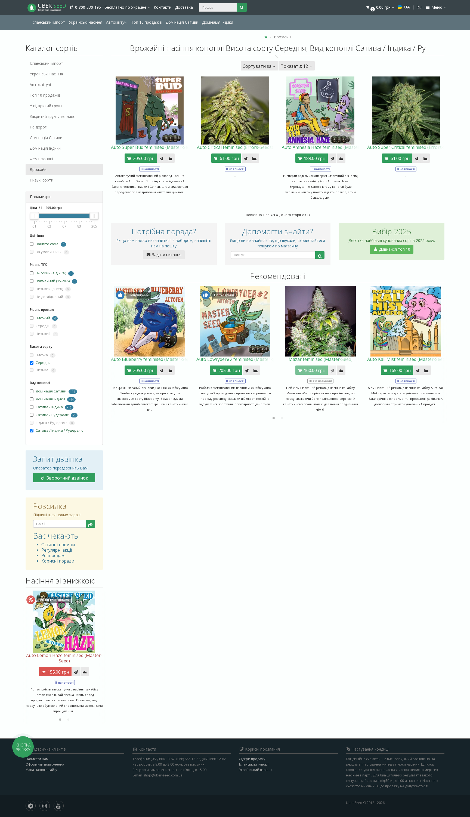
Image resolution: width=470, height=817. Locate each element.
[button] (379, 7)
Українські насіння (85, 22)
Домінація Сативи (182, 22)
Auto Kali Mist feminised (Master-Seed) (406, 359)
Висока (44, 354)
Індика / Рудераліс (54, 422)
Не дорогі (38, 127)
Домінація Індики (217, 22)
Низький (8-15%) (52, 288)
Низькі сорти (41, 180)
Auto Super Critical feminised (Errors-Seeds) (412, 147)
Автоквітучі (116, 22)
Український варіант (255, 769)
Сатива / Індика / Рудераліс (59, 430)
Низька (44, 369)
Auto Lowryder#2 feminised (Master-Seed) (239, 359)
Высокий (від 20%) (51, 273)
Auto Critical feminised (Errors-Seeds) (235, 147)
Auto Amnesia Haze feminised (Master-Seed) (327, 147)
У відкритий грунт (46, 105)
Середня (43, 362)
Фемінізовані (41, 158)
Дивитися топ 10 (394, 249)
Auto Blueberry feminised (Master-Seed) (152, 359)
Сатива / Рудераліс (52, 414)
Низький (45, 333)
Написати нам (37, 759)
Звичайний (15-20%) (53, 280)
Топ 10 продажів (146, 22)
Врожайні (38, 169)
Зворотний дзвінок (66, 478)
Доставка (184, 7)
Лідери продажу (252, 759)
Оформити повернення (45, 764)
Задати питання (166, 254)
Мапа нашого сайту (41, 769)
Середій (45, 325)
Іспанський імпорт (48, 22)
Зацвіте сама (47, 243)
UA (407, 7)
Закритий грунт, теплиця (52, 116)
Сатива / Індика (49, 406)
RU (419, 7)
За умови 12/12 (51, 251)
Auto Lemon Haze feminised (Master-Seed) (64, 658)
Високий (43, 317)
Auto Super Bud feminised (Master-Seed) (152, 147)
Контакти (162, 7)
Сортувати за (257, 66)
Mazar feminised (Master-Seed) (320, 359)
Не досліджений (52, 296)
